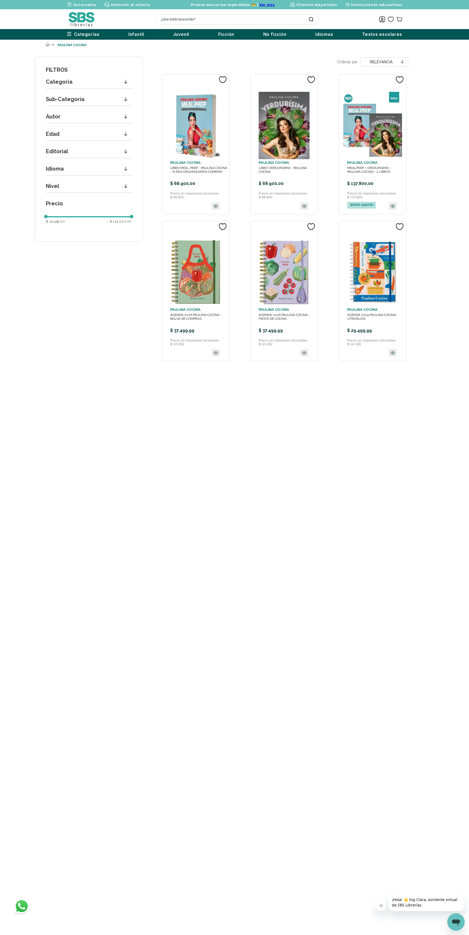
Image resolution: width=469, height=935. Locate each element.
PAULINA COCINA (72, 45)
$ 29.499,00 (55, 221)
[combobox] (237, 19)
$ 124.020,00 (119, 221)
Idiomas (324, 34)
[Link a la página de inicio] (47, 45)
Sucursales (84, 4)
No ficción (275, 34)
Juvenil (181, 34)
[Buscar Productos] (311, 19)
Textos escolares (382, 34)
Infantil (136, 34)
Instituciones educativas (376, 4)
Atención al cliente (130, 4)
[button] (89, 82)
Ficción (226, 34)
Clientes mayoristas (316, 4)
